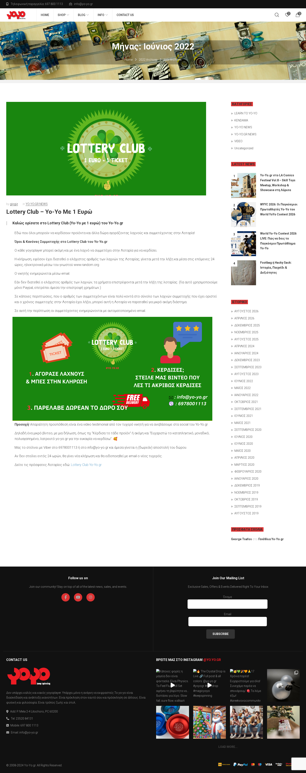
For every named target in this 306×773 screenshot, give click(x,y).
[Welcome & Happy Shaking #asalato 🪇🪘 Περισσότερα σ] (283, 685)
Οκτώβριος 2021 (246, 402)
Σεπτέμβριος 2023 (247, 367)
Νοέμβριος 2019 (246, 492)
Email (227, 614)
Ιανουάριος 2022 (246, 395)
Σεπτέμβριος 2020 (247, 429)
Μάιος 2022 (242, 388)
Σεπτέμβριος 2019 (247, 506)
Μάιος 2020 (242, 450)
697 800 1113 (29, 725)
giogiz (14, 204)
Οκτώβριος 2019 (246, 499)
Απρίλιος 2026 (244, 318)
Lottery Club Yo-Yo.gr (86, 465)
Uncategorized (243, 148)
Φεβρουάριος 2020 (247, 471)
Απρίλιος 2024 (244, 346)
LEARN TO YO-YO (245, 113)
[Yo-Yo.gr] (16, 15)
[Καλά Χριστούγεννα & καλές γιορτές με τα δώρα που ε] (283, 722)
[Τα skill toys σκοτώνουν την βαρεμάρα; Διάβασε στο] (246, 722)
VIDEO (238, 141)
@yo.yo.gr (212, 660)
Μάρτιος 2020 (244, 464)
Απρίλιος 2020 (244, 457)
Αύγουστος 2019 (246, 513)
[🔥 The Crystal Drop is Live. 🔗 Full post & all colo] (209, 685)
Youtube (78, 597)
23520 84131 (24, 718)
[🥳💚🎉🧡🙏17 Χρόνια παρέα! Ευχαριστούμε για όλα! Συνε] (246, 685)
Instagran (90, 597)
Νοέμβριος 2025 (246, 332)
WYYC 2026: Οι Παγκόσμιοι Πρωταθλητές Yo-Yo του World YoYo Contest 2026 (278, 209)
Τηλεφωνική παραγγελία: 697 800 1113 (37, 4)
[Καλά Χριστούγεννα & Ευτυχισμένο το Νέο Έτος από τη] (209, 722)
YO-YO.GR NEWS (37, 204)
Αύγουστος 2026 (246, 311)
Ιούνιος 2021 (243, 415)
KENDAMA (241, 120)
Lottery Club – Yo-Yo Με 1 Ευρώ (49, 211)
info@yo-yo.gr (83, 4)
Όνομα (227, 597)
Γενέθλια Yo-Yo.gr (271, 539)
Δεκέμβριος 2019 (247, 485)
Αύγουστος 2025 (246, 339)
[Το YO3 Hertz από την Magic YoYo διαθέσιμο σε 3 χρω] (172, 722)
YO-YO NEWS (243, 127)
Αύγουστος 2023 (246, 374)
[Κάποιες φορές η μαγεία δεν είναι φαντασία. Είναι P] (172, 685)
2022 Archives (148, 59)
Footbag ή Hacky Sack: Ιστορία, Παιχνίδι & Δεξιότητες (276, 267)
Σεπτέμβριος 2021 (247, 409)
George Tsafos (241, 539)
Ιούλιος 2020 (243, 436)
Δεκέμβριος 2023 (247, 360)
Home (128, 59)
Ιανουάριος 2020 (246, 478)
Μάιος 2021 (242, 423)
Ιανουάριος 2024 (246, 353)
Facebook (65, 597)
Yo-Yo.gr (30, 765)
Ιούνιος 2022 (243, 381)
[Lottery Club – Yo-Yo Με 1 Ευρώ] (106, 148)
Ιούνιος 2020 (243, 443)
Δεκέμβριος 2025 (247, 325)
